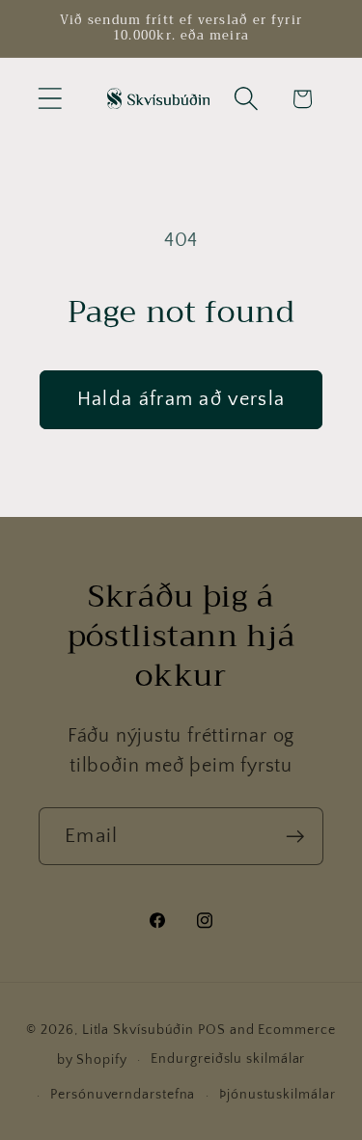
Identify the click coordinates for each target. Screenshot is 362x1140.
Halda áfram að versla (181, 399)
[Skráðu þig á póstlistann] (294, 836)
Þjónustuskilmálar (277, 1094)
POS (212, 1030)
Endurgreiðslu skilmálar (228, 1059)
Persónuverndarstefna (122, 1094)
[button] (49, 98)
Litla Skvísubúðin (138, 1030)
